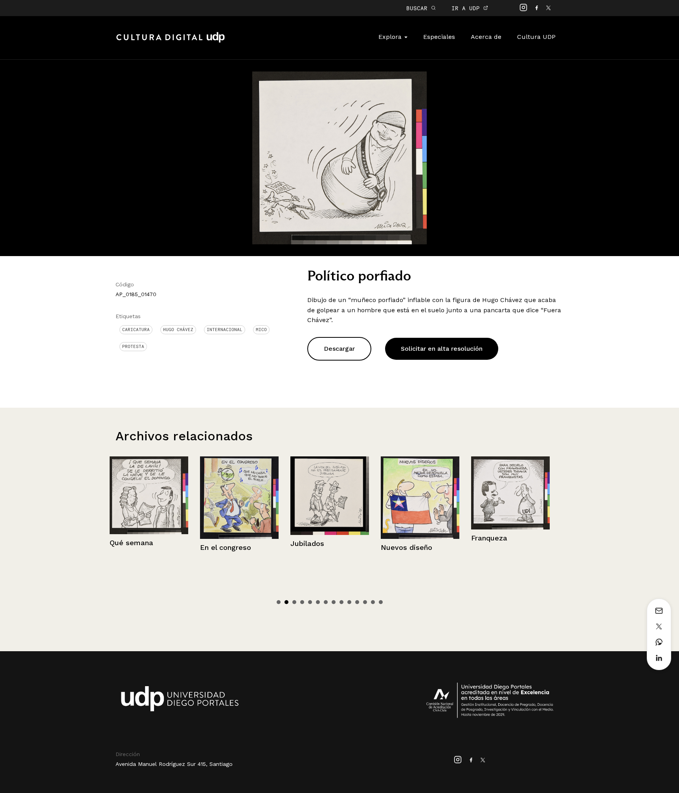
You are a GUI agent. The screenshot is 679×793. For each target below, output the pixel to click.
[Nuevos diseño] (329, 497)
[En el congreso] (149, 497)
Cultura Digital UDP (171, 41)
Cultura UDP (536, 36)
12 (365, 602)
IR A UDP (467, 8)
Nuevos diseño (316, 547)
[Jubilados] (239, 495)
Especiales (439, 36)
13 (373, 602)
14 (381, 602)
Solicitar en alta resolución (442, 348)
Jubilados (217, 543)
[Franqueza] (420, 492)
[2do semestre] (510, 497)
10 (349, 602)
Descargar (339, 348)
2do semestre (495, 547)
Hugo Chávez (178, 329)
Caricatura (136, 329)
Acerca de (486, 36)
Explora (391, 36)
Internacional (224, 329)
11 (357, 602)
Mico (261, 329)
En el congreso (135, 547)
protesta (133, 346)
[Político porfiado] (339, 157)
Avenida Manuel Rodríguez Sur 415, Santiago (174, 764)
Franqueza (399, 538)
